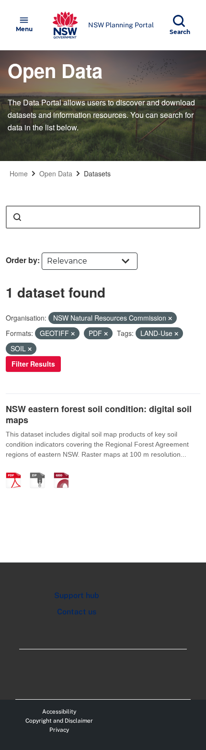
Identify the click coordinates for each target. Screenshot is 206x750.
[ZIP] (41, 470)
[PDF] (17, 470)
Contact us (76, 611)
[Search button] (17, 217)
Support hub (76, 595)
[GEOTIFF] (65, 470)
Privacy (59, 730)
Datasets (97, 173)
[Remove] (170, 318)
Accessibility (59, 711)
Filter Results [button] (33, 364)
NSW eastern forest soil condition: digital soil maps (99, 414)
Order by (21, 259)
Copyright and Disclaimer (59, 720)
